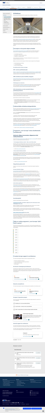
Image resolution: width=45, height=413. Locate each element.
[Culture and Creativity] (6, 2)
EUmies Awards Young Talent (34, 277)
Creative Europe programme (6, 383)
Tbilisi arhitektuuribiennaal (18, 212)
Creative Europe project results (20, 385)
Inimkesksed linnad (16, 202)
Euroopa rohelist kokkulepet (23, 189)
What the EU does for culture (6, 381)
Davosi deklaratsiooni (37, 92)
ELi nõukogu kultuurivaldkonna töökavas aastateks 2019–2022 (26, 39)
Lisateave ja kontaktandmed (20, 392)
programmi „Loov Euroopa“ (32, 138)
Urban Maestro (34, 125)
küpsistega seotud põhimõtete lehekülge (10, 409)
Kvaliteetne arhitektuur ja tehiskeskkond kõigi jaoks (26, 127)
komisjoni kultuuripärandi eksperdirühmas (22, 178)
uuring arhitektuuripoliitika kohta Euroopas (24, 85)
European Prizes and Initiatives (6, 385)
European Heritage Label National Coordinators (35, 382)
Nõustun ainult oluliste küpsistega (36, 408)
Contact (22, 402)
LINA (13, 193)
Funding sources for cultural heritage (21, 383)
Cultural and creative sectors (12, 9)
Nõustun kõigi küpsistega (27, 408)
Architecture (17, 9)
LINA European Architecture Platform (34, 292)
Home (4, 7)
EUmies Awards (16, 277)
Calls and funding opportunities (20, 382)
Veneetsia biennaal (22, 155)
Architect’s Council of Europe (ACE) (19, 291)
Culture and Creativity (6, 390)
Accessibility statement (6, 395)
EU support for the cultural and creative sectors (8, 382)
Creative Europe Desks (33, 381)
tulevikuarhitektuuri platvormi (17, 185)
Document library (19, 384)
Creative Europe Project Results (28, 313)
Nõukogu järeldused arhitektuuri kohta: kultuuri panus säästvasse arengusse (23, 78)
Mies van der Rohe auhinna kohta (21, 148)
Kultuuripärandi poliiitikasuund (6, 384)
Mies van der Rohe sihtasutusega (22, 138)
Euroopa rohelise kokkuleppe (19, 124)
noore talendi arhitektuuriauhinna (21, 161)
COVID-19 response (19, 381)
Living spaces (25, 333)
